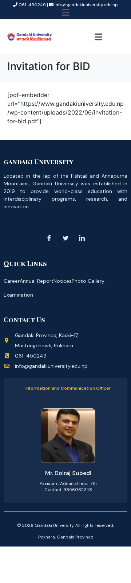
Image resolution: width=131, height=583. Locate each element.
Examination (18, 295)
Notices (62, 281)
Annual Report (36, 281)
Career (12, 281)
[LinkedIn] (81, 238)
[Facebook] (49, 238)
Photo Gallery (88, 281)
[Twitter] (65, 238)
